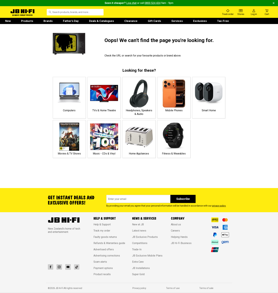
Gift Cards (154, 21)
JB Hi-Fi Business (181, 243)
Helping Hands (179, 236)
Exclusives (200, 21)
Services (177, 21)
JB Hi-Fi (60, 288)
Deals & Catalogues (101, 21)
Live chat (131, 3)
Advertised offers (103, 249)
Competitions (139, 243)
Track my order (101, 230)
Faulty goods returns (105, 236)
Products (27, 21)
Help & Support (102, 224)
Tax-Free (223, 21)
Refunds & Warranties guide (109, 243)
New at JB (138, 224)
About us (176, 224)
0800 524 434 (153, 3)
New (8, 21)
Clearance (130, 21)
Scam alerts (100, 261)
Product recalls (102, 274)
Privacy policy (139, 288)
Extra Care (138, 261)
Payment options (103, 268)
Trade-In (137, 249)
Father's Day (71, 21)
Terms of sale (206, 288)
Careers (175, 230)
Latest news (139, 230)
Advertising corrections (106, 255)
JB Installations (141, 268)
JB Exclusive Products (145, 236)
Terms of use (173, 288)
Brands (48, 21)
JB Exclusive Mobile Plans (147, 255)
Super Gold (138, 274)
